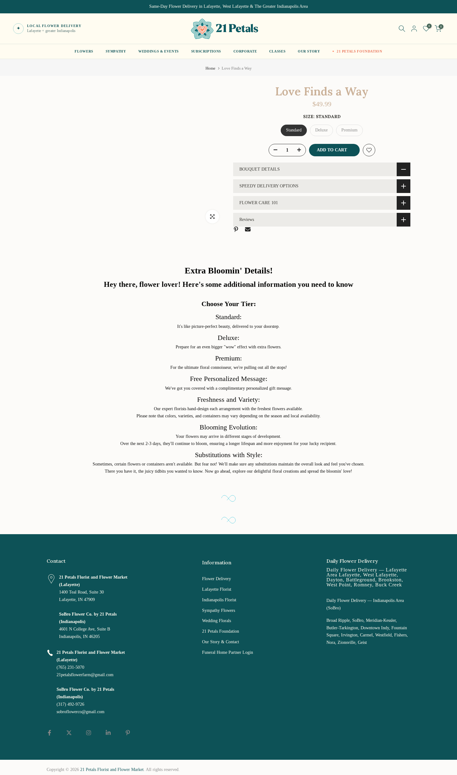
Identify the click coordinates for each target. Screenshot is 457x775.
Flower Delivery (216, 578)
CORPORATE (245, 51)
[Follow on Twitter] (69, 732)
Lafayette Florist (216, 589)
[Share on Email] (248, 229)
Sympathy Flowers (218, 610)
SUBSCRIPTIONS (206, 51)
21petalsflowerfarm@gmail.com (85, 674)
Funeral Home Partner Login (227, 652)
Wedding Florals (216, 620)
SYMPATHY (116, 51)
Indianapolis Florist (219, 600)
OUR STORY (309, 51)
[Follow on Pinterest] (128, 732)
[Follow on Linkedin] (108, 732)
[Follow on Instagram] (88, 732)
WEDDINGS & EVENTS (158, 51)
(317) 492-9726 (70, 704)
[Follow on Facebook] (49, 732)
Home (210, 68)
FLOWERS (84, 51)
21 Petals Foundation (220, 631)
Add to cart (332, 150)
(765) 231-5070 (70, 667)
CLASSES (277, 51)
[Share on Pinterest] (236, 229)
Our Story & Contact (220, 642)
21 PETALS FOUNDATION (359, 51)
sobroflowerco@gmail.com (80, 711)
